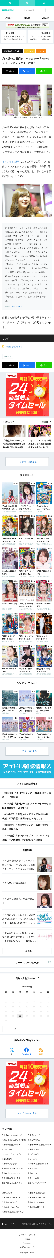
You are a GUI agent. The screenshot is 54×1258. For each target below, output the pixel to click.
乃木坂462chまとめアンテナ (39, 1144)
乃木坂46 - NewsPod (10, 1207)
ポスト (11, 71)
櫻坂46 (27, 18)
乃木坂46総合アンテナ (11, 1144)
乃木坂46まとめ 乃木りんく (13, 1211)
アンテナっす (7, 1149)
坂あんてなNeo (34, 1139)
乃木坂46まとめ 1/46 (36, 1197)
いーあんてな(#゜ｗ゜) (11, 1154)
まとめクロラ (33, 1154)
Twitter (27, 1238)
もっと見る (27, 951)
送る (45, 71)
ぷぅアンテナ (33, 1168)
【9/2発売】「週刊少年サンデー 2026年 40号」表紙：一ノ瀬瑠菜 (26, 795)
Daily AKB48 (7, 1192)
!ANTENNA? (7, 1158)
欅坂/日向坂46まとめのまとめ (14, 1168)
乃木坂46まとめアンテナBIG (14, 1139)
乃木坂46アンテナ (9, 1163)
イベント (29, 51)
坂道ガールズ (33, 1177)
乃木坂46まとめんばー (37, 1192)
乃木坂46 (9, 18)
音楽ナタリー (17, 306)
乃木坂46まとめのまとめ (12, 1135)
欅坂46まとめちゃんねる (38, 1202)
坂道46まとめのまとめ (11, 1173)
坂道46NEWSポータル (11, 1177)
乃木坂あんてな (34, 1135)
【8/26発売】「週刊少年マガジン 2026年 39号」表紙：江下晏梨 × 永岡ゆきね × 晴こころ (26, 816)
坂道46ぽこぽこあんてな (12, 1182)
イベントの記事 (10, 161)
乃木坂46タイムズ (9, 1202)
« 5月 (14, 1028)
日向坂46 (45, 18)
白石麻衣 (7, 356)
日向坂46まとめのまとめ (38, 1163)
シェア (28, 71)
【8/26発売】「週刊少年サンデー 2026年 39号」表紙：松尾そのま (26, 827)
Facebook (26, 1054)
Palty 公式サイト (14, 346)
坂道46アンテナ (34, 1173)
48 (10, 3)
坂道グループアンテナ (37, 1182)
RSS (41, 1054)
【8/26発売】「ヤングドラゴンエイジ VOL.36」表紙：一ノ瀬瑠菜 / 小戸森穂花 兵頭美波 (26, 837)
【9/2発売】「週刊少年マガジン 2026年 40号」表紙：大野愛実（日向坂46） (26, 805)
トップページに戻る (27, 461)
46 (27, 3)
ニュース (41, 51)
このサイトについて (27, 1234)
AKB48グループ (27, 1247)
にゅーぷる (32, 1158)
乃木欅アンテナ (34, 1149)
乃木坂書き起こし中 (36, 1207)
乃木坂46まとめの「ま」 (12, 1197)
